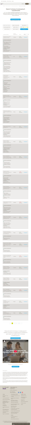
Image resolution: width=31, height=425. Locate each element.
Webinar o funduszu (7, 64)
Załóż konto (23, 3)
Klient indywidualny (3, 1)
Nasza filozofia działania (6, 399)
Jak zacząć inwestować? (14, 402)
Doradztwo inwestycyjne (5, 405)
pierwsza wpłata (15, 29)
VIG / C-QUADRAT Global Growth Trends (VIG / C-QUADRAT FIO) (7, 157)
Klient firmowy (9, 1)
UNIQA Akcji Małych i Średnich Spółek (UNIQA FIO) (7, 112)
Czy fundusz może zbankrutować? (14, 407)
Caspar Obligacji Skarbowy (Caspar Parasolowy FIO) (6, 279)
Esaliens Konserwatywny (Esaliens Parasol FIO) (7, 313)
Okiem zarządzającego (7, 60)
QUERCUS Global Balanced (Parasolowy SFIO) (7, 96)
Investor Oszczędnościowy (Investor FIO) (6, 301)
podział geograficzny (7, 27)
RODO (22, 404)
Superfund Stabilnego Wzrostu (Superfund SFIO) (7, 256)
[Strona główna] (2, 3)
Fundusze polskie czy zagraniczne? (14, 417)
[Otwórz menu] (29, 3)
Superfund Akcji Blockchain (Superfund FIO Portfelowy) (7, 172)
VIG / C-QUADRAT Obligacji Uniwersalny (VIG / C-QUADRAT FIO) (7, 290)
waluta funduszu (6, 29)
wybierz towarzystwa (15, 25)
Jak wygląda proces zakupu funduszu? (6, 410)
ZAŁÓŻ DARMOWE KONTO (15, 19)
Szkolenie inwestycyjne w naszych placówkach (15, 413)
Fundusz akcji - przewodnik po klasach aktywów (15, 409)
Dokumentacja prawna (24, 401)
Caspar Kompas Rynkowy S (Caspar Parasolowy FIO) (6, 267)
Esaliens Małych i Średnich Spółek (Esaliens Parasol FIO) (7, 141)
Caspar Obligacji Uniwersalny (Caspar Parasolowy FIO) (7, 187)
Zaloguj (27, 3)
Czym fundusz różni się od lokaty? (15, 398)
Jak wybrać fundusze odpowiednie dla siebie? (14, 400)
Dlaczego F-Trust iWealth (5, 396)
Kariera (13, 1)
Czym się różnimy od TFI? (6, 407)
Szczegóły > (25, 37)
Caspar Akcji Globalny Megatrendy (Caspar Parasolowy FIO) (7, 217)
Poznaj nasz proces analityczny (5, 412)
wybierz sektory (15, 27)
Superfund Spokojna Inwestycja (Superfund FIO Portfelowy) (7, 232)
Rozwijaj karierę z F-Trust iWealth (24, 397)
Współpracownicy (23, 395)
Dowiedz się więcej (15, 366)
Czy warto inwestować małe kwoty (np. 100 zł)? (15, 404)
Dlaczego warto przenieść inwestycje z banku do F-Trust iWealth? (6, 402)
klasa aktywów (24, 25)
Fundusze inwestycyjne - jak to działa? (15, 396)
